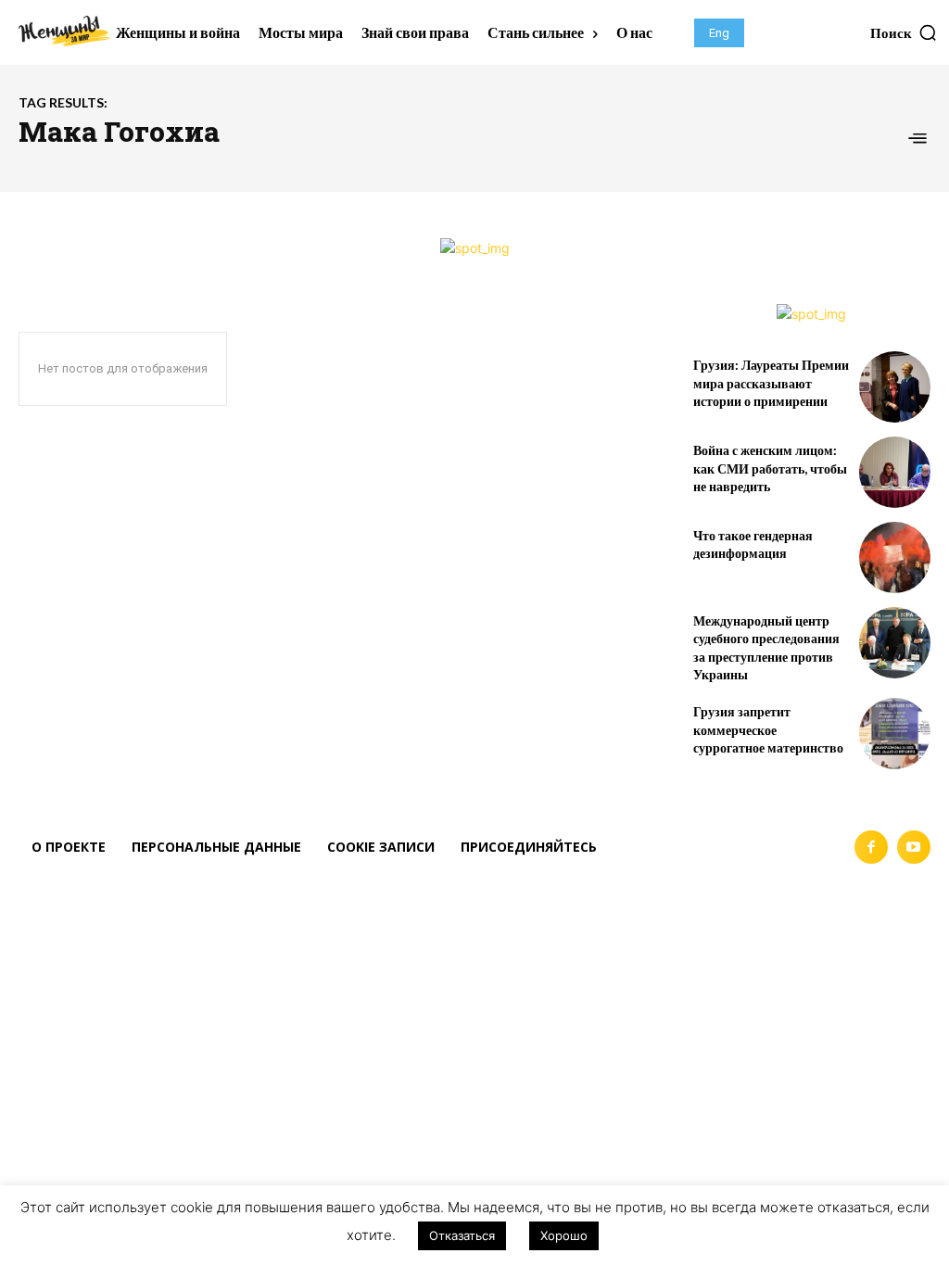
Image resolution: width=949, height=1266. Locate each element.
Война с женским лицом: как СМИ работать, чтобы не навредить (770, 468)
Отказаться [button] (462, 1235)
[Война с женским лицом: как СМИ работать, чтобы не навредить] (894, 472)
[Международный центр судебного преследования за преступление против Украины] (894, 642)
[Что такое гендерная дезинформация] (894, 557)
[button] (904, 32)
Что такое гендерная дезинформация (753, 544)
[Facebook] (871, 847)
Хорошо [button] (564, 1235)
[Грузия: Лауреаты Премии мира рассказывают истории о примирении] (894, 387)
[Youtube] (913, 847)
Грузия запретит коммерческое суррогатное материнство (768, 729)
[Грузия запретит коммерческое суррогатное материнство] (894, 733)
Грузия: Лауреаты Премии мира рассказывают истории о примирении (771, 383)
